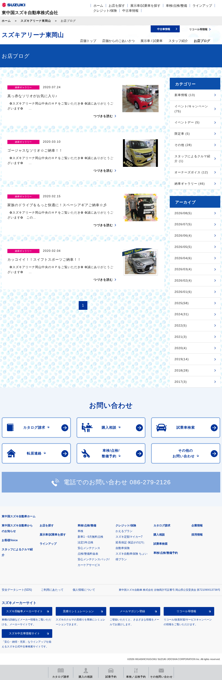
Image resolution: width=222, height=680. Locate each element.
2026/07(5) (183, 224)
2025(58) (182, 303)
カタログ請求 (161, 525)
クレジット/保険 (105, 10)
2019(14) (182, 359)
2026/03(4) (183, 269)
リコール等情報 (186, 611)
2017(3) (181, 381)
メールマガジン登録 (132, 611)
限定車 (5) (182, 133)
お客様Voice (10, 540)
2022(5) (181, 325)
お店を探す (117, 5)
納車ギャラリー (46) (190, 183)
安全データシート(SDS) (17, 589)
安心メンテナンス (89, 548)
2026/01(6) (183, 292)
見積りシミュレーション (78, 611)
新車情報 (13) (185, 95)
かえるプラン (124, 531)
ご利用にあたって (52, 589)
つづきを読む (103, 116)
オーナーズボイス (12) (191, 172)
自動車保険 (123, 548)
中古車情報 (130, 10)
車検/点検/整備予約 (165, 552)
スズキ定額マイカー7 (129, 536)
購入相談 (159, 534)
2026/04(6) (183, 258)
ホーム (98, 5)
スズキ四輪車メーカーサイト (24, 611)
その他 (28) (183, 145)
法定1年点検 (85, 542)
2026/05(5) (183, 247)
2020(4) (181, 348)
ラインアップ (202, 5)
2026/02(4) (183, 280)
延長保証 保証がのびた (130, 542)
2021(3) (181, 336)
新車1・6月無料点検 (90, 536)
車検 (80, 531)
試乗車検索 (160, 543)
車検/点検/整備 (176, 5)
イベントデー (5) (187, 122)
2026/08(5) (183, 213)
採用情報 (197, 534)
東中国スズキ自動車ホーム (19, 516)
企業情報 (197, 525)
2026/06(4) (183, 235)
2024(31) (182, 314)
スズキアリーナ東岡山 (36, 20)
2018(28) (182, 370)
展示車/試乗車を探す (145, 5)
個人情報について (84, 589)
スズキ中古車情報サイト (24, 633)
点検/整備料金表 (88, 553)
